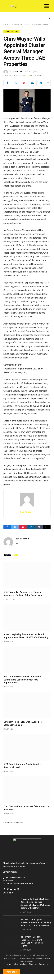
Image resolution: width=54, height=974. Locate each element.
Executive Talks (11, 32)
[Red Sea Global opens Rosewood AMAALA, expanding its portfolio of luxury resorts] (10, 923)
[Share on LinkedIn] (32, 83)
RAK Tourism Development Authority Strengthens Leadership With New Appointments (22, 679)
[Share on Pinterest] (24, 83)
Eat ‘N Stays (17, 72)
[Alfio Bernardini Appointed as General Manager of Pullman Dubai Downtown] (27, 575)
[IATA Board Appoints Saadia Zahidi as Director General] (27, 747)
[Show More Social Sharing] (48, 83)
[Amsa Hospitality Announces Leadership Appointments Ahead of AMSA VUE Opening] (27, 617)
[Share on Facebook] (7, 83)
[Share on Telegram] (41, 83)
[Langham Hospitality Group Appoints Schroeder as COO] (27, 705)
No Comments (36, 76)
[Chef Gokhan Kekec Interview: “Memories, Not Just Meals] (27, 789)
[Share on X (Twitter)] (16, 83)
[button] (47, 6)
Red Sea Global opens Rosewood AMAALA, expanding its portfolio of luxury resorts (35, 922)
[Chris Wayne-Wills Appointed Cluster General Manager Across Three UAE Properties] (27, 100)
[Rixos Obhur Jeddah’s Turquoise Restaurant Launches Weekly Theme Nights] (10, 940)
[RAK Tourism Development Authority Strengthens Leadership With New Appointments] (27, 659)
